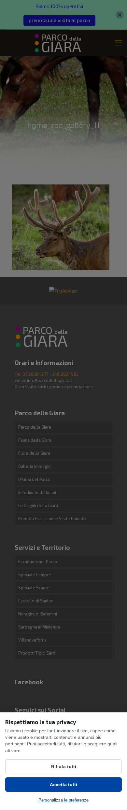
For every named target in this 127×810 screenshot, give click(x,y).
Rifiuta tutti (63, 766)
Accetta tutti (63, 784)
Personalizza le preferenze (63, 800)
